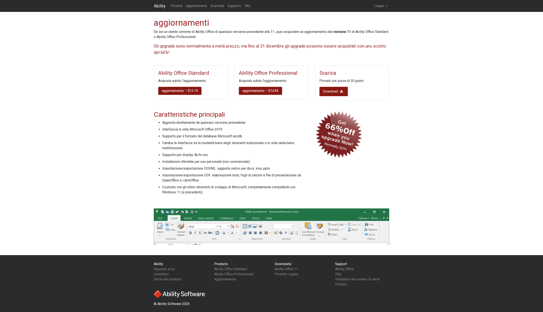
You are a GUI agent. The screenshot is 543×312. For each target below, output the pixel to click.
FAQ (248, 6)
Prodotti (177, 6)
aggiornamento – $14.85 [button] (260, 91)
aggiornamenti (196, 6)
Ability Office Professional (233, 274)
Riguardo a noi (164, 269)
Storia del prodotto (168, 279)
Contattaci (161, 274)
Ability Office (344, 269)
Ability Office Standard (230, 269)
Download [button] (331, 91)
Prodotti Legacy (286, 274)
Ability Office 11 (286, 269)
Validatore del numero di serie (357, 279)
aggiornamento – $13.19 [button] (180, 91)
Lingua (379, 6)
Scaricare (217, 6)
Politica (340, 284)
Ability (159, 5)
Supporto (234, 6)
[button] (171, 226)
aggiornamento (225, 279)
